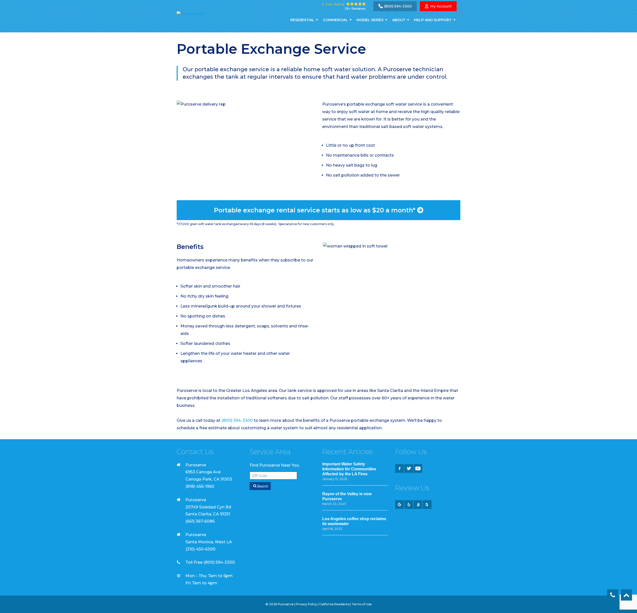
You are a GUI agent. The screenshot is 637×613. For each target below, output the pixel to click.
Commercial (335, 20)
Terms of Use (362, 604)
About (398, 20)
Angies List (418, 504)
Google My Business (399, 504)
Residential (302, 20)
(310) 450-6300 (200, 549)
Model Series (370, 20)
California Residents (334, 604)
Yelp (408, 504)
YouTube (418, 468)
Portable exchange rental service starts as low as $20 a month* (315, 210)
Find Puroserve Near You (274, 465)
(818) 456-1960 (199, 486)
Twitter (408, 468)
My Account (441, 6)
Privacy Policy (306, 604)
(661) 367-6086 (200, 521)
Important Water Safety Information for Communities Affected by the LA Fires (349, 469)
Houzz (427, 504)
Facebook (399, 468)
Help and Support (433, 20)
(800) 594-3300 (398, 6)
